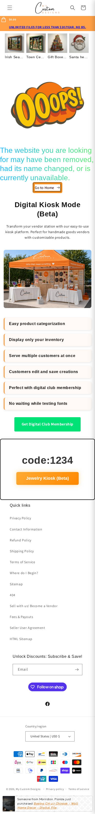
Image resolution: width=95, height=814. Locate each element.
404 (12, 595)
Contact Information (26, 529)
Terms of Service (22, 562)
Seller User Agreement (27, 628)
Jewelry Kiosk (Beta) (47, 478)
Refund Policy (20, 540)
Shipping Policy (22, 551)
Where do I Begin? (24, 573)
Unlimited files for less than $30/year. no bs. (47, 27)
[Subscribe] (76, 669)
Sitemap (16, 584)
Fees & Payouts (21, 617)
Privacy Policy (20, 518)
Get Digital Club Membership (47, 424)
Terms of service (78, 789)
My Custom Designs (28, 789)
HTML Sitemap (21, 639)
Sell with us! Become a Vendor (33, 606)
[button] (9, 7)
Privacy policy (55, 789)
